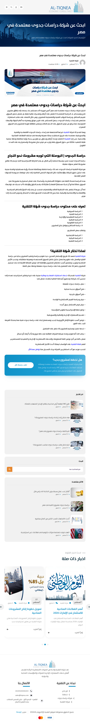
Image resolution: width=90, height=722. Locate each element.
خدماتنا (65, 694)
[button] (42, 644)
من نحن (65, 691)
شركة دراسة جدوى (65, 698)
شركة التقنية (65, 702)
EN (21, 7)
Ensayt (19, 712)
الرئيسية (82, 37)
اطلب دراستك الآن (21, 365)
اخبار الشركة (73, 37)
